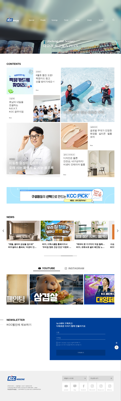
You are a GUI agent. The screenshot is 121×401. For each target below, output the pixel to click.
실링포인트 (94, 127)
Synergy (55, 20)
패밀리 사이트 (69, 378)
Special (31, 20)
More (37, 90)
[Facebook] (83, 391)
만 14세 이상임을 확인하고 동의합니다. (70, 344)
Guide (101, 20)
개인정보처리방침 (11, 389)
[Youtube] (66, 391)
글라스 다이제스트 (69, 154)
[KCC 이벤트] (60, 195)
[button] (3, 230)
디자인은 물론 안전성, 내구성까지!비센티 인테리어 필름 (74, 161)
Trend (66, 20)
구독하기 (81, 352)
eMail (35, 387)
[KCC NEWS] (57, 230)
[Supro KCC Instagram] (101, 391)
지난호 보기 (94, 378)
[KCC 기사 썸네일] (20, 81)
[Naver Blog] (75, 391)
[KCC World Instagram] (92, 391)
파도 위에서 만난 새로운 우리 (83, 112)
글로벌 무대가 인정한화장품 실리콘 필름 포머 (101, 133)
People (43, 20)
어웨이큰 (12, 159)
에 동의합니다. (69, 342)
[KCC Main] (13, 20)
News (78, 20)
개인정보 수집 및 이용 (67, 342)
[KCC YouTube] (33, 289)
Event (89, 20)
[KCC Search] (113, 20)
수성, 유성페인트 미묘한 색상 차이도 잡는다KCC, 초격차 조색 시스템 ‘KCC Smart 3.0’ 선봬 (91, 245)
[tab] (46, 268)
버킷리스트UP (68, 108)
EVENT (38, 71)
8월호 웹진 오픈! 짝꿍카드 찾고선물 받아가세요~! (45, 78)
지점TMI (12, 98)
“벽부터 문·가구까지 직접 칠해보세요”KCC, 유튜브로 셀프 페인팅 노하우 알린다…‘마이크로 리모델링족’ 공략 (57, 245)
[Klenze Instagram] (110, 391)
